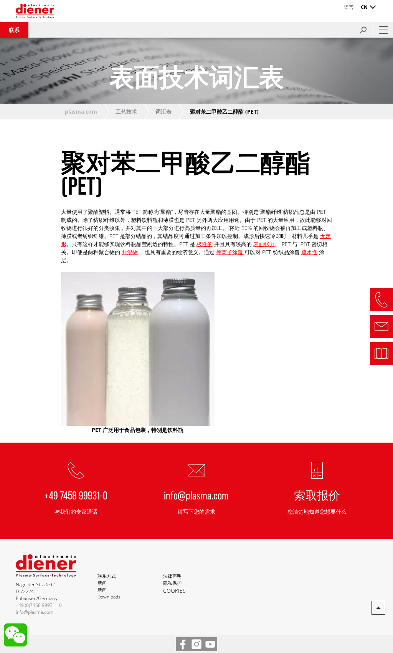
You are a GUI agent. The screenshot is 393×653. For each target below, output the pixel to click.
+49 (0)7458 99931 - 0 (39, 605)
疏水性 (309, 252)
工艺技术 (126, 111)
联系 (14, 29)
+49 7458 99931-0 (75, 495)
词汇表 (163, 111)
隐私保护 (172, 583)
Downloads (109, 596)
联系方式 (106, 576)
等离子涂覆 (230, 252)
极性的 (204, 244)
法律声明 (172, 576)
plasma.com (81, 111)
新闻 (102, 583)
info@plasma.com (196, 495)
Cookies (174, 590)
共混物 (130, 252)
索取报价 (317, 495)
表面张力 (264, 244)
